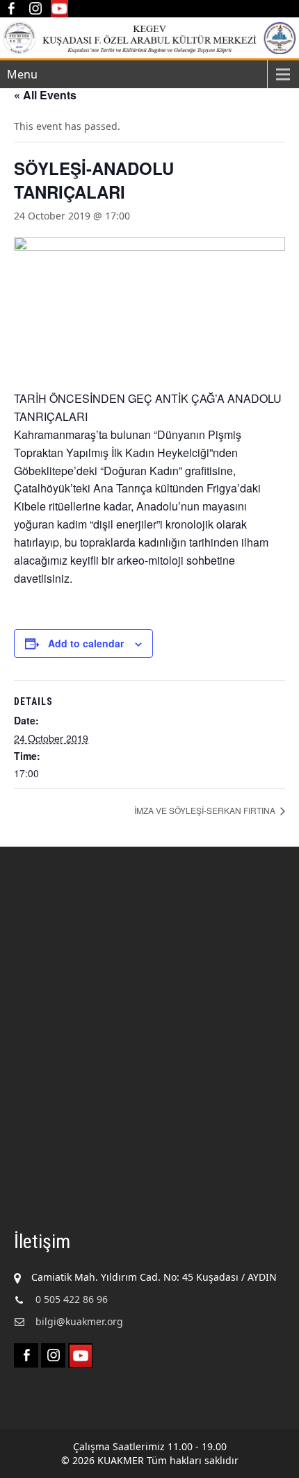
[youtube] (59, 8)
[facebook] (10, 8)
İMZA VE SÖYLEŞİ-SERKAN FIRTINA (205, 810)
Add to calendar (86, 643)
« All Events (45, 95)
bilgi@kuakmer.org (79, 1321)
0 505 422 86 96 (71, 1299)
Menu (22, 74)
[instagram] (35, 8)
